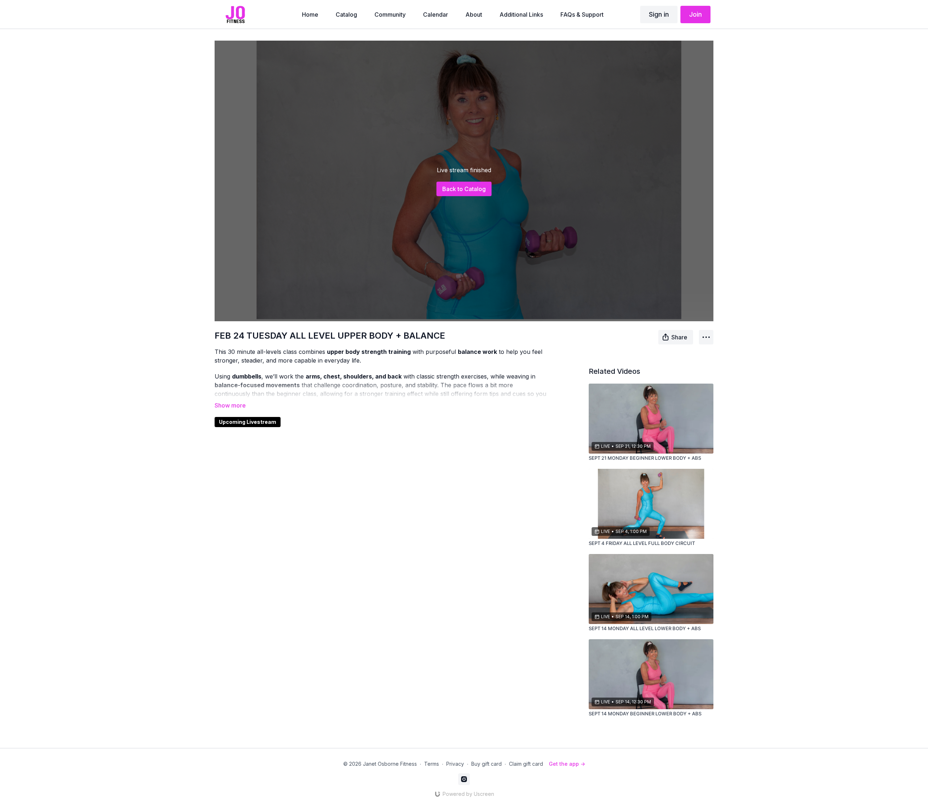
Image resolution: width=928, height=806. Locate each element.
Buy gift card (486, 764)
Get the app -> (567, 764)
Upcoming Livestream (247, 422)
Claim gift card (526, 764)
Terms (431, 764)
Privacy (455, 764)
